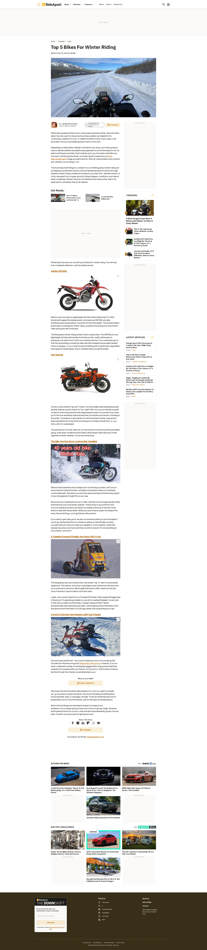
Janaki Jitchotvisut (69, 124)
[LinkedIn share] (83, 723)
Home (53, 41)
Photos (108, 4)
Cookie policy (97, 943)
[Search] (163, 4)
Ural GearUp (57, 354)
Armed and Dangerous (139, 361)
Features (88, 4)
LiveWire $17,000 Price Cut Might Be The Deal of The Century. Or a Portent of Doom (140, 368)
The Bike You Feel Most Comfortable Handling (74, 441)
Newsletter (118, 4)
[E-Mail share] (98, 723)
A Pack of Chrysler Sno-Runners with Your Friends (76, 614)
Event (134, 350)
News (66, 4)
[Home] (52, 4)
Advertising (147, 902)
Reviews (76, 4)
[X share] (78, 723)
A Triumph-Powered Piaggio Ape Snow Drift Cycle (76, 536)
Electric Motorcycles (139, 373)
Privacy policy (87, 943)
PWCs (134, 396)
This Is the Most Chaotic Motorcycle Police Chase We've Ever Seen (139, 357)
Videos (101, 4)
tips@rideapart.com (95, 737)
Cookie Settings (109, 943)
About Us (146, 899)
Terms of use (120, 943)
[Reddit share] (93, 723)
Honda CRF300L (59, 271)
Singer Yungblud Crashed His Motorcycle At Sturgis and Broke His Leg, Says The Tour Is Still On (139, 380)
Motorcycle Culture (138, 385)
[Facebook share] (72, 723)
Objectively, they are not (90, 663)
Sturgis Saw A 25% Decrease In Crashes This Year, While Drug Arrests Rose (139, 345)
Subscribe (50, 923)
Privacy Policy (54, 927)
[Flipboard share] (88, 723)
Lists (69, 41)
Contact (145, 906)
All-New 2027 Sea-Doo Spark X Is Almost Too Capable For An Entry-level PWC (140, 391)
